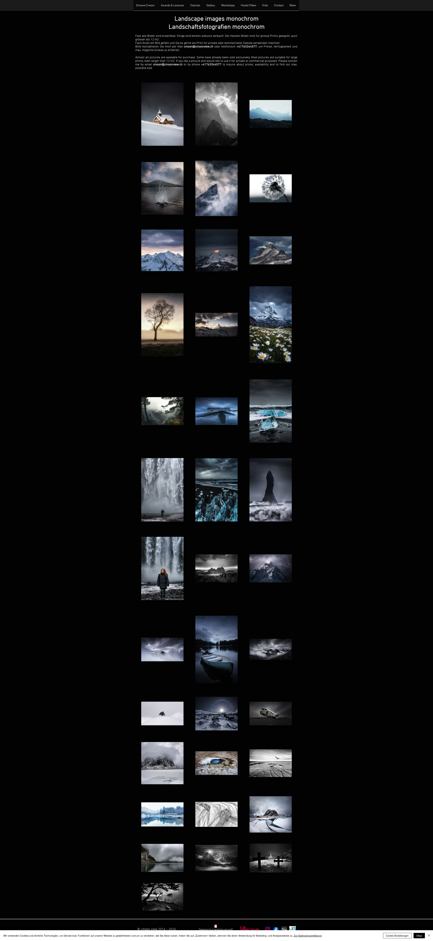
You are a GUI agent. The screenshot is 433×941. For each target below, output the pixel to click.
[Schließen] (429, 935)
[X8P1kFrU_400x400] (292, 929)
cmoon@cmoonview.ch (198, 46)
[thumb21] (284, 929)
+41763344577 (247, 46)
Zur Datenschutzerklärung (308, 935)
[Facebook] (276, 929)
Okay (419, 935)
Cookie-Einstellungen (397, 935)
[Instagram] (267, 929)
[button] (196, 6)
